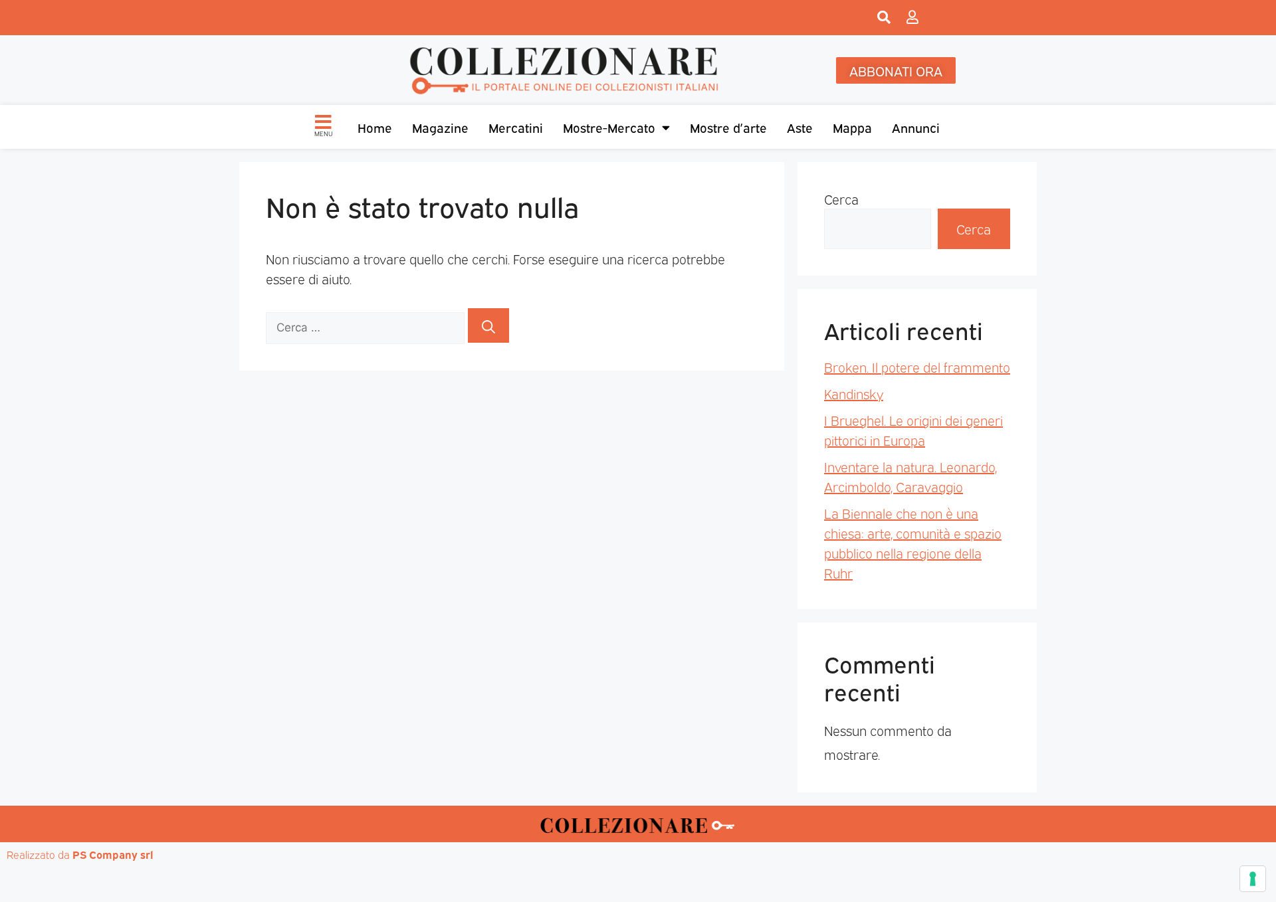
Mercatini (515, 126)
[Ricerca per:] (367, 325)
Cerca (841, 198)
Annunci (916, 126)
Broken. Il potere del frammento (917, 366)
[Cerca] (488, 325)
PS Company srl (113, 854)
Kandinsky (853, 393)
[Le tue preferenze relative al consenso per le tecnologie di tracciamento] (1252, 878)
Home (375, 126)
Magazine (440, 126)
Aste (800, 126)
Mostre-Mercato (609, 126)
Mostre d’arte (728, 126)
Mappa (852, 126)
